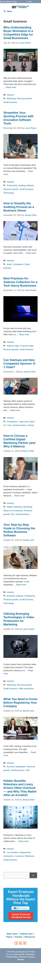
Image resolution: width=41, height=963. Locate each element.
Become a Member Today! (8, 1)
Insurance (19, 856)
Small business (10, 102)
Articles (18, 937)
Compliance (18, 264)
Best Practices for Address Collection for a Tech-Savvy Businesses (20, 282)
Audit (9, 264)
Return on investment (13, 510)
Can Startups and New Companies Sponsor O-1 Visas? (19, 363)
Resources (30, 937)
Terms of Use (19, 954)
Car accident (12, 852)
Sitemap (20, 959)
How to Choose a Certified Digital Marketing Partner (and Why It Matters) (19, 441)
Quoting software (26, 185)
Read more (11, 87)
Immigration (12, 421)
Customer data (26, 346)
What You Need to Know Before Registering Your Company (20, 702)
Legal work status (27, 421)
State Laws (12, 934)
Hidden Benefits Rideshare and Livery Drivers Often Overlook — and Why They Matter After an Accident (20, 788)
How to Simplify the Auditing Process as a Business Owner (18, 207)
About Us (22, 957)
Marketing (11, 98)
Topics (9, 937)
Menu (9, 11)
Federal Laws (26, 934)
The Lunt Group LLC (20, 952)
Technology (8, 193)
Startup (30, 425)
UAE (28, 770)
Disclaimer (30, 954)
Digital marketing (14, 507)
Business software (15, 596)
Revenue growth (24, 98)
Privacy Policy (11, 957)
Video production (26, 688)
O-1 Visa (7, 425)
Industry (10, 95)
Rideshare (29, 856)
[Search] (33, 875)
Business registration (16, 766)
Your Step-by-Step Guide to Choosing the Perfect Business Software (19, 530)
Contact (31, 957)
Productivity (12, 185)
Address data (13, 346)
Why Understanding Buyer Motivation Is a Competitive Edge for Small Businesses (18, 33)
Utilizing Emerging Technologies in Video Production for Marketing (18, 619)
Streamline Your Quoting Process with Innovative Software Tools (18, 118)
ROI (12, 514)
